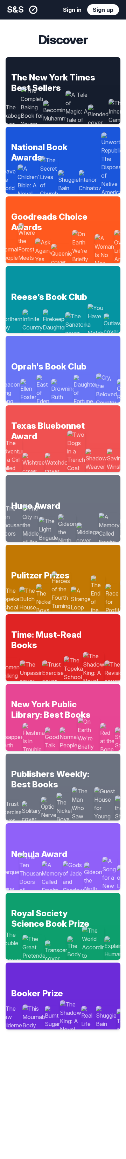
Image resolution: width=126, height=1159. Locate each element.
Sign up (103, 9)
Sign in (72, 9)
